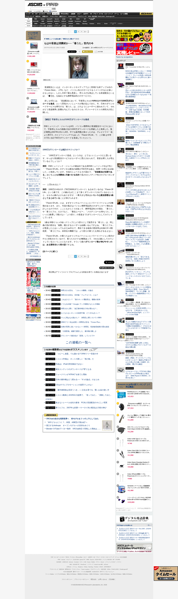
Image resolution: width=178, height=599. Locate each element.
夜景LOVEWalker (94, 574)
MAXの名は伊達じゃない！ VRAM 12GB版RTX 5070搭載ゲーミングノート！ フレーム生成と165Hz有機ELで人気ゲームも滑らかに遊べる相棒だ (138, 75)
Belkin (85, 21)
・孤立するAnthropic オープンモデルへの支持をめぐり (33, 239)
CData (78, 23)
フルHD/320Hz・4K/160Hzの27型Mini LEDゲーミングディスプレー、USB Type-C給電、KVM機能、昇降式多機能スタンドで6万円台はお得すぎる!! (138, 110)
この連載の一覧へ (78, 342)
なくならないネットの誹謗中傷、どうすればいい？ (80, 313)
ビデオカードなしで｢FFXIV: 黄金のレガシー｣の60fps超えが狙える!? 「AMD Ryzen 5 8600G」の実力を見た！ (138, 374)
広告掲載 (112, 579)
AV (91, 14)
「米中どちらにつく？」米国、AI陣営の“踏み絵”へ (66, 422)
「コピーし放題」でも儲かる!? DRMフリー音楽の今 (77, 354)
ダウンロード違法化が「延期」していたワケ (78, 336)
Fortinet (92, 23)
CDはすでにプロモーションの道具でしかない (74, 385)
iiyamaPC (49, 19)
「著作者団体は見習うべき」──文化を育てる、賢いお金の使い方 (82, 390)
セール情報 (124, 14)
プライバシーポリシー (81, 579)
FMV (35, 19)
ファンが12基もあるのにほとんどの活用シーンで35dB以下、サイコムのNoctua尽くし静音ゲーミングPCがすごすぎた (138, 193)
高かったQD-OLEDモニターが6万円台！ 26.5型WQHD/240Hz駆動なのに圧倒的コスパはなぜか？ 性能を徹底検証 (138, 93)
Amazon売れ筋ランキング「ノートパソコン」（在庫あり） (33, 35)
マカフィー (36, 26)
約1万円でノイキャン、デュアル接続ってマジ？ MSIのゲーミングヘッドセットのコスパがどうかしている (138, 275)
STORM (118, 559)
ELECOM (35, 21)
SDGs (89, 16)
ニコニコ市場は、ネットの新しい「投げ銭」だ (75, 359)
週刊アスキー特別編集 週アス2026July (33, 290)
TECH (49, 14)
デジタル (50, 4)
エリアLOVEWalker (60, 574)
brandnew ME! (63, 26)
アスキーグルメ (54, 16)
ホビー (79, 14)
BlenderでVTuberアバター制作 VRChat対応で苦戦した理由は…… (73, 429)
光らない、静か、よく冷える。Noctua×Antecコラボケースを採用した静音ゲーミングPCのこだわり (137, 157)
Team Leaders (85, 569)
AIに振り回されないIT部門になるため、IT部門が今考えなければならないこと (138, 209)
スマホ (101, 14)
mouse (43, 19)
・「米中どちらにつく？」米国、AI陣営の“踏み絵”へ (32, 232)
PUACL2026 (101, 16)
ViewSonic (78, 21)
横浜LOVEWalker (72, 574)
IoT (36, 14)
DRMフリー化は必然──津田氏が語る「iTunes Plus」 (81, 322)
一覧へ (149, 525)
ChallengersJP (110, 16)
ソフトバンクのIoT (113, 23)
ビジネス (42, 14)
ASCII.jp (34, 4)
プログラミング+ (82, 16)
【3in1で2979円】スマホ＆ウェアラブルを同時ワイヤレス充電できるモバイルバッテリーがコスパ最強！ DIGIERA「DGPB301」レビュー (138, 129)
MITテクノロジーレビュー (107, 571)
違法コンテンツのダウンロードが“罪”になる (73, 369)
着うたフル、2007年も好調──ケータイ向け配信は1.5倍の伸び (81, 408)
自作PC (85, 14)
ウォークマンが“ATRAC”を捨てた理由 (71, 374)
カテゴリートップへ (106, 268)
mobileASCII (95, 571)
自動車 (73, 14)
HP (85, 19)
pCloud (71, 26)
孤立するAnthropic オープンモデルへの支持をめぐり (68, 425)
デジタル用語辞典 (86, 571)
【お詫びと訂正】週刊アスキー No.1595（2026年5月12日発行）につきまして (134, 529)
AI (32, 14)
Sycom (57, 19)
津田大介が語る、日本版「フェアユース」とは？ (79, 295)
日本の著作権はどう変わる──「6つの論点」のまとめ (77, 379)
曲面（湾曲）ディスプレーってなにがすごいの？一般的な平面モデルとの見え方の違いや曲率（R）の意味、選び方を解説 (138, 361)
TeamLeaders (72, 16)
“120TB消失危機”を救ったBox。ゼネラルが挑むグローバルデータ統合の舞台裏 (138, 345)
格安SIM (38, 16)
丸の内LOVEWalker (116, 574)
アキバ (95, 14)
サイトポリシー (67, 579)
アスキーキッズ (30, 16)
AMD (42, 21)
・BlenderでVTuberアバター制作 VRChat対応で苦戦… (33, 245)
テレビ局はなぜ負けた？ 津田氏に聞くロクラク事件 (81, 318)
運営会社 (93, 579)
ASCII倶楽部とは (35, 256)
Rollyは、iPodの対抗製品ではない (69, 364)
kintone (50, 23)
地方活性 (94, 16)
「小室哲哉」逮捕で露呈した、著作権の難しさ (79, 331)
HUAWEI (70, 21)
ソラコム (63, 23)
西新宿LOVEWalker (83, 574)
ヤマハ (99, 23)
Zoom (106, 23)
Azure (56, 23)
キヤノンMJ (42, 26)
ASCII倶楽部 (146, 14)
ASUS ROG (50, 21)
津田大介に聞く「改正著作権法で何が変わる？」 (79, 308)
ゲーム (116, 14)
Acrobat (42, 23)
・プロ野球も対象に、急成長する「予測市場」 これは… (32, 251)
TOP (52, 557)
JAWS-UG (65, 562)
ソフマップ (57, 26)
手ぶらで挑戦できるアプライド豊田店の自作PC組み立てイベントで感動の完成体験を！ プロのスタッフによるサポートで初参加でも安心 (138, 326)
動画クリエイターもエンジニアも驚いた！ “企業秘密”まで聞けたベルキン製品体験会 (138, 143)
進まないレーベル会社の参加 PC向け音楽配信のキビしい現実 (81, 402)
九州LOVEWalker (105, 574)
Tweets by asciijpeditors (124, 57)
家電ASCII (45, 16)
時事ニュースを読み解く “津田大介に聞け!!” (60, 39)
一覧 (79, 51)
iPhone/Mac (65, 14)
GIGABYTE (56, 21)
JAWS (35, 23)
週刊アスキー (63, 16)
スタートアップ (108, 14)
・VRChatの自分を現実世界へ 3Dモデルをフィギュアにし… (33, 226)
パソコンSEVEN (64, 19)
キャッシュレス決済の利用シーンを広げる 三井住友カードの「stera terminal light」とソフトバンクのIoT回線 (138, 311)
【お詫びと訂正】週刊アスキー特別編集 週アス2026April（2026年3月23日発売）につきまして (134, 534)
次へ (85, 31)
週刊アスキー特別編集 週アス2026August (33, 264)
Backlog (84, 23)
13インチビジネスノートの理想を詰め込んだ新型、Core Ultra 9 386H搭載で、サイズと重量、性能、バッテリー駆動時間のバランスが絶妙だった (138, 291)
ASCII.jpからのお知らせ (124, 525)
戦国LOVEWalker (127, 574)
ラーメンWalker (49, 574)
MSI (71, 19)
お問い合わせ (102, 579)
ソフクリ (120, 23)
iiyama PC (82, 559)
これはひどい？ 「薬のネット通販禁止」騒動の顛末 (80, 299)
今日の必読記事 (67, 571)
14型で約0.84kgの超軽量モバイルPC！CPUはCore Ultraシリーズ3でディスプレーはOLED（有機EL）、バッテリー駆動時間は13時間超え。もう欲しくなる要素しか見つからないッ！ (138, 240)
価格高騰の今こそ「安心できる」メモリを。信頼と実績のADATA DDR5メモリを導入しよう (138, 259)
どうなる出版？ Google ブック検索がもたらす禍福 (80, 304)
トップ (28, 14)
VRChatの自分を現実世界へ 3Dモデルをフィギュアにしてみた (72, 419)
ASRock (63, 21)
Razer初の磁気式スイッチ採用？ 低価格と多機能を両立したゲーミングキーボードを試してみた (138, 224)
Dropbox (71, 23)
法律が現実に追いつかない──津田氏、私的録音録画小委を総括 (85, 327)
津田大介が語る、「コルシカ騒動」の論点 (77, 290)
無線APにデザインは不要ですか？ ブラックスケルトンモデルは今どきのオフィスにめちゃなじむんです (139, 176)
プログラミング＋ (95, 569)
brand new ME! (98, 564)
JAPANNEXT (50, 26)
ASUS (78, 19)
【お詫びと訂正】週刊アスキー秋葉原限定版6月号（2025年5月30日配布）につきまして (134, 538)
